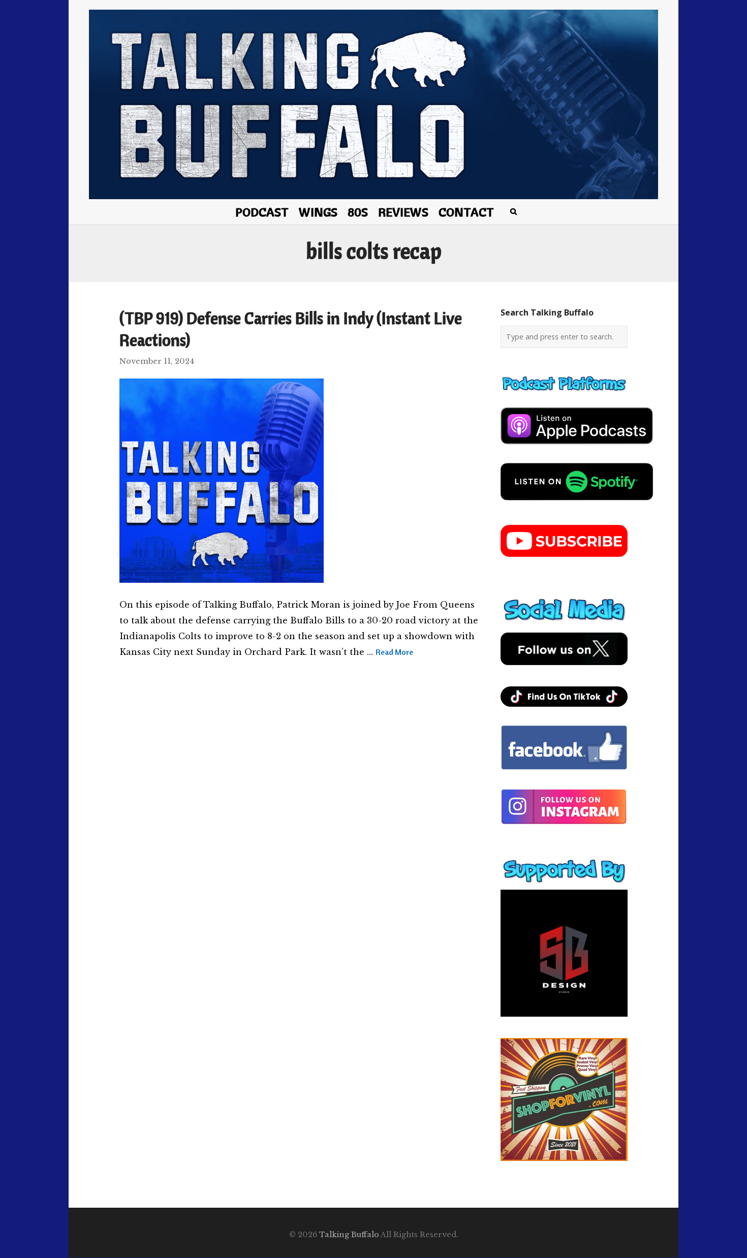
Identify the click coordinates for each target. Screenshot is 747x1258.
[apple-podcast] (577, 448)
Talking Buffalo (349, 1234)
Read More (394, 652)
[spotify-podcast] (577, 504)
